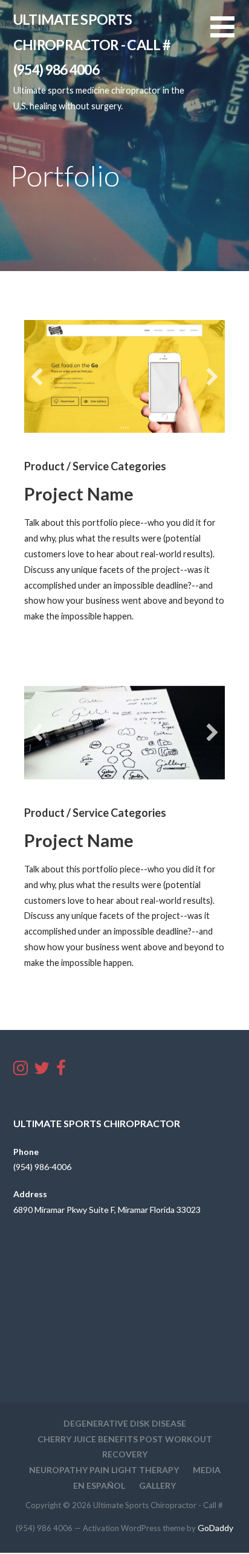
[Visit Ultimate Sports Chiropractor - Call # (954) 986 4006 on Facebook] (61, 1071)
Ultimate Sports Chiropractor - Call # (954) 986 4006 (91, 44)
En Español (99, 1485)
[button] (229, 34)
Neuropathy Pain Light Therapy (104, 1470)
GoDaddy (215, 1528)
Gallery (157, 1485)
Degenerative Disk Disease (124, 1423)
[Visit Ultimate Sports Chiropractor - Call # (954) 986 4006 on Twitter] (42, 1071)
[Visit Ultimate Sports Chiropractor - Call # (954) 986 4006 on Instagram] (20, 1071)
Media (207, 1470)
